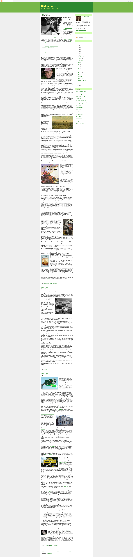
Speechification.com (68, 39)
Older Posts (71, 551)
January (80, 83)
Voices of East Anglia (80, 123)
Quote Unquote (79, 119)
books (45, 283)
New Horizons (78, 112)
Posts (78, 35)
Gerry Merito (52, 446)
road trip (63, 546)
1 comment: (56, 545)
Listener (53, 283)
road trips (45, 369)
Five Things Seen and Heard (81, 100)
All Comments (80, 37)
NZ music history (53, 546)
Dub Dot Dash (78, 98)
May (79, 66)
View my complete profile (81, 30)
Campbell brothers (63, 462)
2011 (78, 51)
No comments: (55, 281)
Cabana (60, 409)
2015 (78, 42)
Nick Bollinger (78, 116)
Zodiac (47, 526)
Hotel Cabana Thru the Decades (47, 414)
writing (56, 283)
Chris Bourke (87, 16)
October (80, 58)
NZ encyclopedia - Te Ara (81, 110)
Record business (59, 546)
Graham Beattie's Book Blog (81, 102)
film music (45, 47)
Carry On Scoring (45, 15)
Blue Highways (70, 494)
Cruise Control (45, 289)
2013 (78, 47)
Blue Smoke (78, 93)
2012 (78, 49)
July (79, 64)
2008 (78, 85)
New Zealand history (80, 114)
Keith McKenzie (69, 530)
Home (57, 551)
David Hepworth (79, 94)
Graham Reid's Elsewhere (81, 103)
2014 (78, 45)
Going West (44, 53)
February (80, 72)
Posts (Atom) (49, 553)
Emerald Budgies (48, 454)
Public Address (79, 118)
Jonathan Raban (49, 283)
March (79, 70)
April (79, 68)
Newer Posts (43, 551)
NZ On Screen (78, 109)
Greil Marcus (78, 105)
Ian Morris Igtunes (79, 107)
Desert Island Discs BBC (81, 96)
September (80, 60)
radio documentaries (51, 47)
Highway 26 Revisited (46, 375)
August (79, 62)
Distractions (48, 6)
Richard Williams (79, 121)
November (80, 56)
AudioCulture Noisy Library (81, 91)
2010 (78, 53)
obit (55, 37)
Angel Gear (66, 486)
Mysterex (51, 479)
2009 (78, 55)
